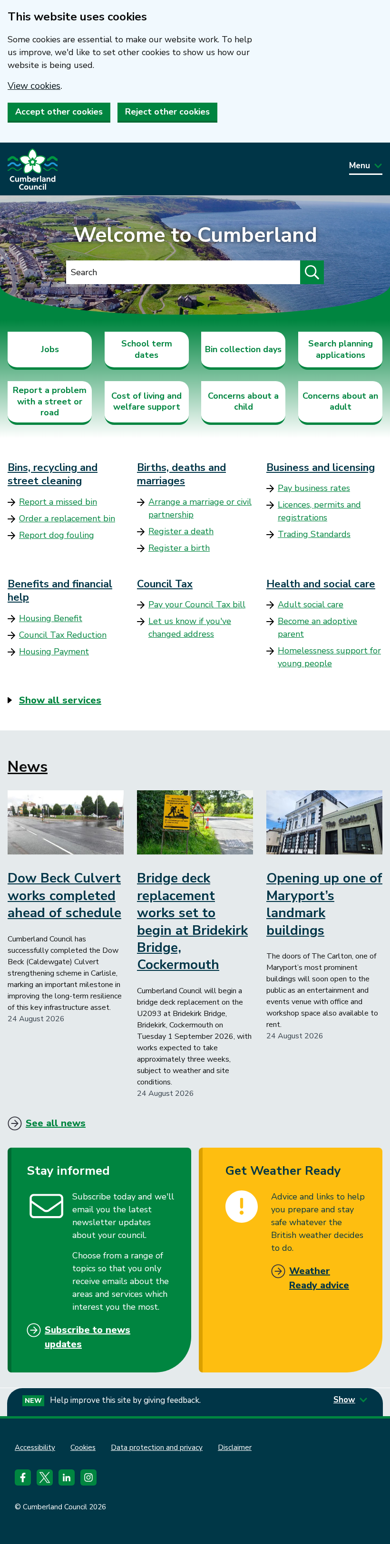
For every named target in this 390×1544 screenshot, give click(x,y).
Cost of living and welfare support (146, 401)
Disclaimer (235, 1447)
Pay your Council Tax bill (196, 604)
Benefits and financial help (60, 591)
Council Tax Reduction (63, 635)
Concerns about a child (243, 401)
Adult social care (310, 604)
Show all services (60, 700)
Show (344, 1399)
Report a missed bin (58, 502)
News (28, 767)
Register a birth (179, 548)
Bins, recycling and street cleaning (53, 474)
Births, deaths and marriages (181, 474)
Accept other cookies (59, 111)
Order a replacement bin (67, 518)
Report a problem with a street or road (50, 401)
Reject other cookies (167, 111)
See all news (56, 1123)
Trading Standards (314, 534)
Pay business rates (314, 488)
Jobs (50, 349)
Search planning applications (340, 349)
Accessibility (35, 1447)
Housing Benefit (50, 618)
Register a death (181, 531)
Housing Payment (54, 651)
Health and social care (320, 584)
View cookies (34, 86)
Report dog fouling (56, 535)
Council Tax (165, 584)
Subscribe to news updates (87, 1337)
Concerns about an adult (340, 401)
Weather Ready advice (319, 1278)
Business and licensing (320, 467)
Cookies (83, 1447)
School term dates (146, 349)
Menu (359, 165)
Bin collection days (243, 349)
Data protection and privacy (157, 1447)
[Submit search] (312, 272)
